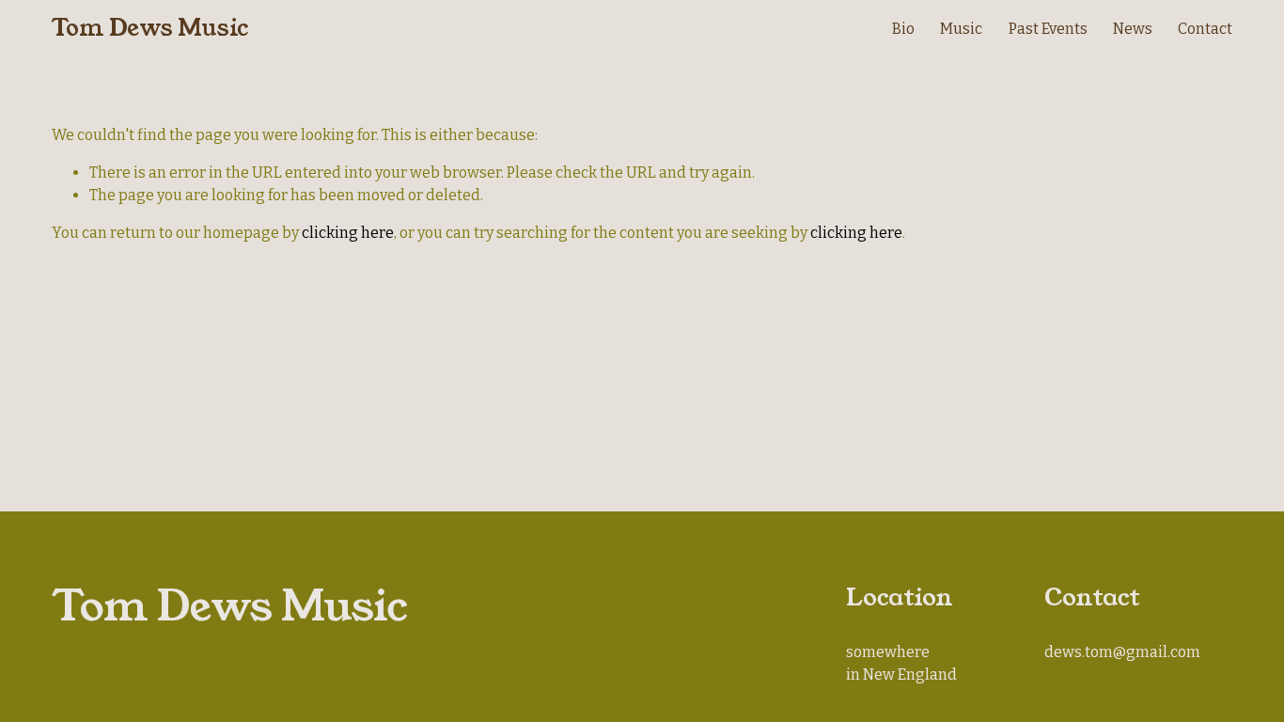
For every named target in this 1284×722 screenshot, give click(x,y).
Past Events (1048, 29)
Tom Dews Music (150, 28)
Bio (903, 29)
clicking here (348, 233)
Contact (1205, 29)
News (1132, 29)
